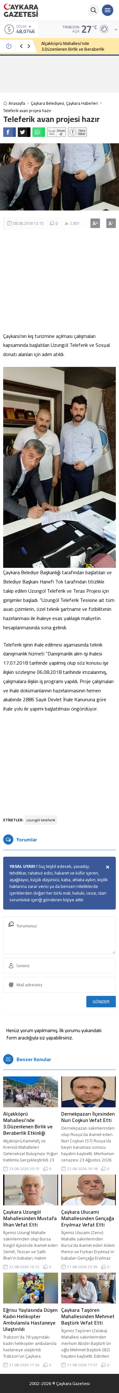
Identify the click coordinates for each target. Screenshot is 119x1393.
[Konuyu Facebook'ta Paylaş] (9, 132)
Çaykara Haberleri (82, 103)
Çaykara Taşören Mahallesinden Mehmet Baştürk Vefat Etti (88, 1316)
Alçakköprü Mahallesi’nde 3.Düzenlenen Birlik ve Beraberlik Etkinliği (72, 49)
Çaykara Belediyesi (47, 103)
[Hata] (77, 132)
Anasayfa (17, 103)
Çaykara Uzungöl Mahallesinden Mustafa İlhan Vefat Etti (30, 1218)
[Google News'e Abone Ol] (56, 132)
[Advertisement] (59, 74)
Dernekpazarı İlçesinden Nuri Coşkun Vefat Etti (88, 1117)
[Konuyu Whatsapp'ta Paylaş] (38, 132)
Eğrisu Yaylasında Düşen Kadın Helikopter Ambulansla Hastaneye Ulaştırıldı (30, 1319)
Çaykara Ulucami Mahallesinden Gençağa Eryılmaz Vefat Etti (87, 1218)
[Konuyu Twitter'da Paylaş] (24, 132)
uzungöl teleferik (40, 820)
